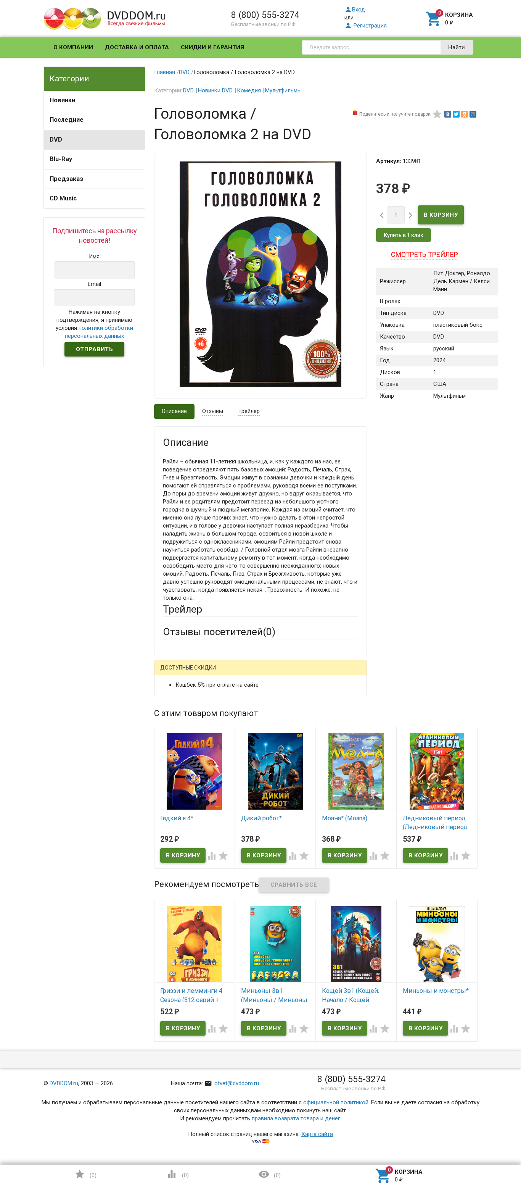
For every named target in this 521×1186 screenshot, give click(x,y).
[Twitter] (456, 114)
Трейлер (249, 411)
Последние (67, 119)
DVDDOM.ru (64, 1083)
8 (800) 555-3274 (265, 15)
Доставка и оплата (137, 47)
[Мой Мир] (473, 114)
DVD (56, 139)
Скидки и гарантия (212, 47)
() (85, 1174)
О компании (73, 47)
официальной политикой (335, 1102)
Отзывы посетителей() (219, 631)
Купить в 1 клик (403, 235)
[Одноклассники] (464, 114)
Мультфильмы (283, 90)
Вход (354, 9)
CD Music (63, 198)
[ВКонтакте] (447, 114)
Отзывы (212, 411)
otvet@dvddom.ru (231, 1083)
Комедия (249, 90)
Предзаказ (66, 178)
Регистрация (365, 25)
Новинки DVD (215, 90)
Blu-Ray (61, 159)
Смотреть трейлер (424, 254)
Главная (164, 72)
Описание (174, 411)
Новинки (62, 100)
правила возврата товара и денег (296, 1118)
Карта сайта (317, 1134)
